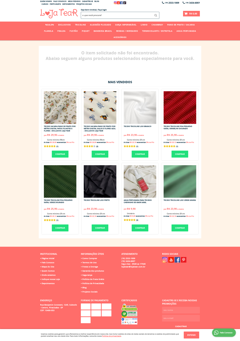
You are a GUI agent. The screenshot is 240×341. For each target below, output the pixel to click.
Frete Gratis (55, 4)
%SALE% (49, 24)
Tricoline (80, 24)
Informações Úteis (92, 253)
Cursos (45, 4)
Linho (144, 24)
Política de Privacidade (93, 283)
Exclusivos (64, 24)
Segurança (87, 275)
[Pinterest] (183, 260)
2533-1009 (172, 2)
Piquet (85, 31)
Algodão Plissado (100, 24)
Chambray (157, 24)
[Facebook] (121, 2)
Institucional (48, 253)
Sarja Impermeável (126, 24)
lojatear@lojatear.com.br (133, 266)
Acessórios (120, 37)
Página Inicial (48, 258)
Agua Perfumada (186, 31)
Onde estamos (49, 275)
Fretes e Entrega (90, 266)
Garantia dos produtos (93, 271)
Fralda (61, 31)
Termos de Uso (89, 262)
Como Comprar (89, 258)
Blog (96, 1)
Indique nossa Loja (51, 279)
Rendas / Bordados (127, 31)
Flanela (48, 31)
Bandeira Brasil (103, 31)
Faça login (102, 9)
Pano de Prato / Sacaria (181, 24)
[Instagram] (115, 2)
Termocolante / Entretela (157, 31)
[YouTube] (118, 2)
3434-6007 (193, 2)
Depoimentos (68, 4)
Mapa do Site (48, 266)
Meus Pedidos (74, 1)
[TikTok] (124, 2)
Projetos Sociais (84, 4)
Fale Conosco (60, 1)
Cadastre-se (87, 1)
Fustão (74, 31)
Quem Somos (46, 1)
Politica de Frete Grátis (93, 279)
